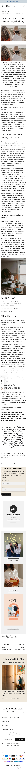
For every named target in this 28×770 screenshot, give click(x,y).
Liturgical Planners (12, 1)
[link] (7, 636)
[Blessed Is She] (10, 6)
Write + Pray (17, 431)
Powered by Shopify (20, 751)
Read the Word (13, 591)
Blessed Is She (10, 751)
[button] (2, 385)
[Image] (13, 545)
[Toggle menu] (2, 6)
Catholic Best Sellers (13, 629)
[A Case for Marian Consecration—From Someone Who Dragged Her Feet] (13, 677)
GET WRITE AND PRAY (7, 312)
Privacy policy (17, 764)
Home (3, 11)
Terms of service (9, 766)
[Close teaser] (4, 377)
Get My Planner (13, 560)
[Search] (20, 6)
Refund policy (9, 764)
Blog (8, 11)
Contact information (13, 769)
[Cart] (24, 6)
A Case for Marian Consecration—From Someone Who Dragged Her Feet (13, 692)
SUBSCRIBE (6, 494)
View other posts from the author (13, 521)
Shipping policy (18, 766)
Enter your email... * (8, 738)
